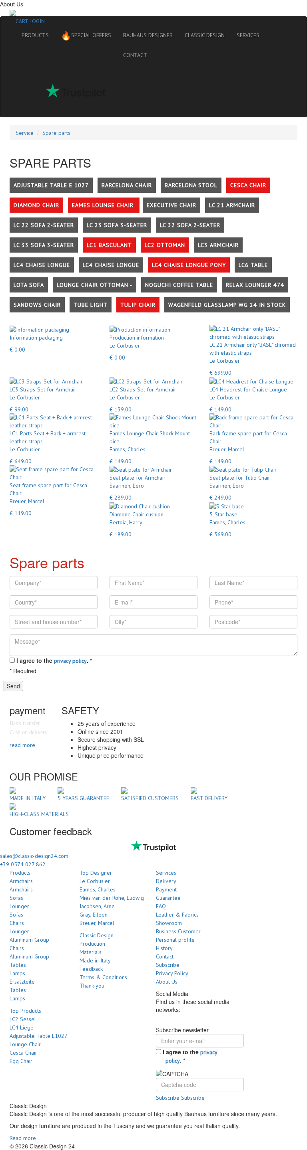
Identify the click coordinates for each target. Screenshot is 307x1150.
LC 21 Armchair (232, 205)
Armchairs (21, 881)
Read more (23, 1138)
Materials (91, 952)
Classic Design (97, 935)
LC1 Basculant (109, 245)
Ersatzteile (22, 981)
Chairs (17, 923)
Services (166, 872)
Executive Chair (171, 205)
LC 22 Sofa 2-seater (44, 225)
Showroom (169, 923)
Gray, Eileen (94, 914)
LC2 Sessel (23, 1019)
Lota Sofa (29, 284)
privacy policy (70, 660)
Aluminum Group (29, 939)
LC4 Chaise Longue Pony (189, 265)
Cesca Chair (248, 185)
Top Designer (96, 872)
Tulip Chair (137, 304)
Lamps (17, 973)
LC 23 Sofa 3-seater (117, 225)
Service (25, 132)
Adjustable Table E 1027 (51, 185)
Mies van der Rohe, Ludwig (112, 897)
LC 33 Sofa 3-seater (44, 245)
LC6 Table (253, 265)
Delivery (166, 881)
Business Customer (178, 931)
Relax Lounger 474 (255, 284)
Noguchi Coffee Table (179, 284)
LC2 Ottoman (165, 245)
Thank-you (92, 985)
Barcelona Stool (191, 185)
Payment (166, 889)
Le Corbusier (95, 881)
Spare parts (56, 132)
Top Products (25, 1010)
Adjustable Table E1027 (39, 1035)
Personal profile (175, 939)
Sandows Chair (37, 304)
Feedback (91, 968)
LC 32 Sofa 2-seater (190, 225)
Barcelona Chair (127, 185)
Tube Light (91, 304)
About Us (166, 981)
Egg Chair (21, 1061)
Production (92, 943)
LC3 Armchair (218, 245)
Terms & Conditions (103, 977)
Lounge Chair (25, 1044)
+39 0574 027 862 (23, 864)
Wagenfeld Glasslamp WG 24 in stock (227, 304)
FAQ (161, 906)
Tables (18, 964)
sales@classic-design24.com (34, 856)
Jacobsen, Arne (97, 906)
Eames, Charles (98, 889)
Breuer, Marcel (97, 923)
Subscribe (167, 964)
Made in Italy (95, 960)
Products (20, 872)
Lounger (19, 906)
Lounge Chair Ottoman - (94, 284)
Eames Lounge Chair (104, 205)
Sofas (16, 897)
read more (22, 745)
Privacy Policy (172, 973)
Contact (164, 956)
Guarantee (168, 897)
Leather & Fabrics (177, 914)
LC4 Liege (22, 1027)
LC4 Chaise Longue (42, 265)
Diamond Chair (36, 205)
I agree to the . (54, 660)
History (164, 948)
